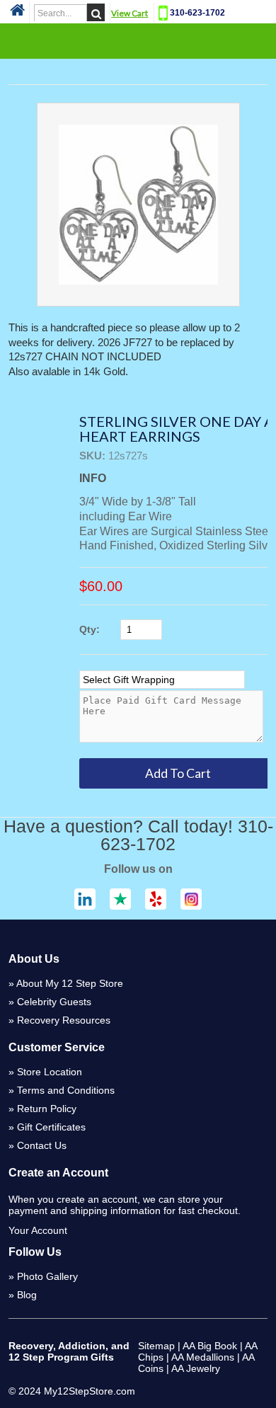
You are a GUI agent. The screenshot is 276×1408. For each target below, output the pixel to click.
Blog (27, 1294)
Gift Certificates (51, 1127)
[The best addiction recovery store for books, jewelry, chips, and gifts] (17, 14)
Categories (138, 40)
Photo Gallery (47, 1276)
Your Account (37, 1230)
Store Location (49, 1071)
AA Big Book (210, 1345)
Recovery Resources (63, 1020)
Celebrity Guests (54, 1001)
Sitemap (156, 1345)
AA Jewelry (195, 1368)
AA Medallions (202, 1357)
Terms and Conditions (66, 1090)
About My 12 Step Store (69, 983)
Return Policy (46, 1108)
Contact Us (42, 1145)
